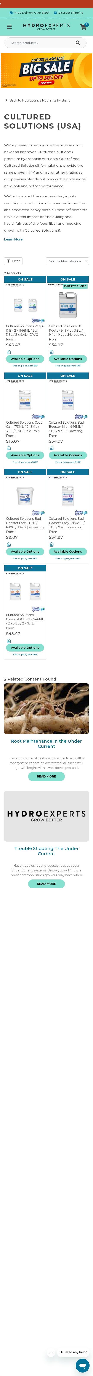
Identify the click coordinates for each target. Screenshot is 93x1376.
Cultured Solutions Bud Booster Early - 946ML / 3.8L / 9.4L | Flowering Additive (67, 525)
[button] (83, 27)
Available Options (25, 359)
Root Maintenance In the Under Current (46, 744)
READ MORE (46, 776)
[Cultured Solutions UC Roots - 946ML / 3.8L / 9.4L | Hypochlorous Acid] (68, 303)
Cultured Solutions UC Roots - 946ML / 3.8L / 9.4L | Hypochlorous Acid (68, 330)
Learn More (13, 239)
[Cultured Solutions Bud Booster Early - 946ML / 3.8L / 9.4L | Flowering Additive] (68, 496)
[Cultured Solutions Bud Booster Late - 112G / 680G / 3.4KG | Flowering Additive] (25, 496)
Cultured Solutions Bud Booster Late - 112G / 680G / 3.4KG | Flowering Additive (25, 525)
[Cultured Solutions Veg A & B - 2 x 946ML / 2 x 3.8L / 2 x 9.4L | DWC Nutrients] (25, 303)
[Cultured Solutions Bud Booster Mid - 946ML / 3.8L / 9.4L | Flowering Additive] (68, 400)
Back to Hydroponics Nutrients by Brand (40, 100)
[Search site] (78, 43)
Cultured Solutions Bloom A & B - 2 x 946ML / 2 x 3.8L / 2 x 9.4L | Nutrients (25, 621)
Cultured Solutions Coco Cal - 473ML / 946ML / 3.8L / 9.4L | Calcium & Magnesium (24, 429)
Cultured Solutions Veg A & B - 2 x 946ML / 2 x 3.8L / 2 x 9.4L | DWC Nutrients (25, 332)
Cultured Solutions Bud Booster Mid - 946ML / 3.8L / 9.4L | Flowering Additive (66, 429)
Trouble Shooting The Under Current (46, 851)
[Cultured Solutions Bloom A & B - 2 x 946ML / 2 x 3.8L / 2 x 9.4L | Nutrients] (25, 592)
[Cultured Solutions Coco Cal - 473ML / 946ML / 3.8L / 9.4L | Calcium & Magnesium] (25, 400)
